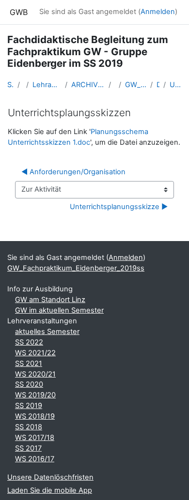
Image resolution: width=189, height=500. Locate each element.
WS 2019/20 (35, 395)
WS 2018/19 (35, 416)
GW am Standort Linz (50, 299)
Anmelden (158, 11)
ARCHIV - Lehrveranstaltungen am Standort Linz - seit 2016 (88, 84)
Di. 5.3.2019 (158, 84)
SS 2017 (28, 448)
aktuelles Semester (47, 331)
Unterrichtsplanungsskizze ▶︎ (119, 206)
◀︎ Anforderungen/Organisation (73, 171)
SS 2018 (28, 427)
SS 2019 (28, 405)
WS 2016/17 (34, 459)
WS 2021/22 (35, 352)
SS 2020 (29, 384)
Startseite (10, 84)
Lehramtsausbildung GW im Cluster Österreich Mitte (46, 84)
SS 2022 (29, 342)
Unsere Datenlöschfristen (50, 477)
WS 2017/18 (34, 437)
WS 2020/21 (35, 374)
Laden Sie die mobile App (49, 490)
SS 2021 (28, 363)
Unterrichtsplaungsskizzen (176, 84)
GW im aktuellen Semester (59, 310)
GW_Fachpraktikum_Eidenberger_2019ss (135, 84)
